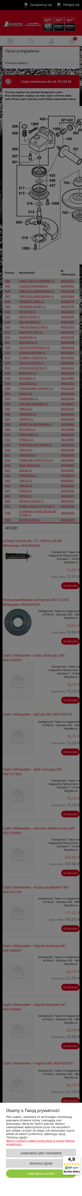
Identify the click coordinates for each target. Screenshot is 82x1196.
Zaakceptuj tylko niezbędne (41, 1153)
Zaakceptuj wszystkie (41, 1173)
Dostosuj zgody (41, 1163)
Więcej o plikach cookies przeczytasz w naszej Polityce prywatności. (40, 1142)
